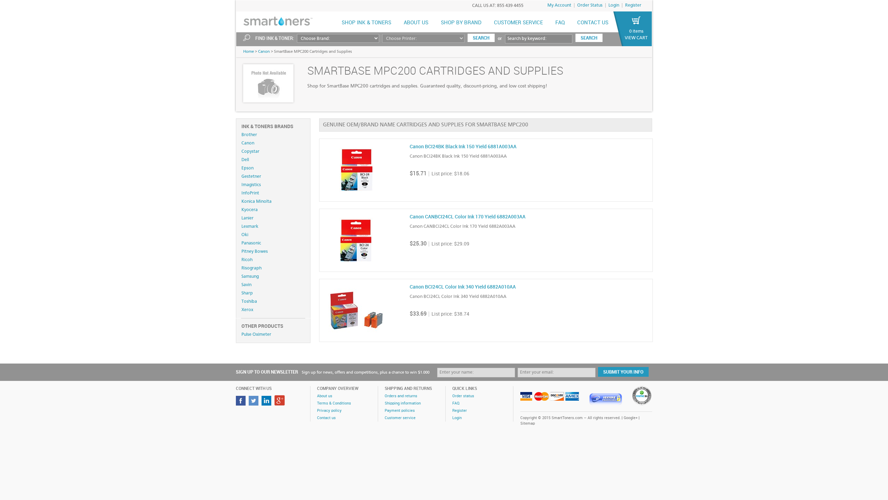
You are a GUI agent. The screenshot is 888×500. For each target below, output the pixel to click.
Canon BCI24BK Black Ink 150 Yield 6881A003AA (463, 146)
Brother (249, 135)
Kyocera (249, 210)
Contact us (592, 23)
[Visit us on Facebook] (241, 404)
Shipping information (403, 403)
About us (416, 23)
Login (613, 5)
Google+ (631, 418)
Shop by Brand (461, 23)
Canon (264, 52)
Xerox (247, 310)
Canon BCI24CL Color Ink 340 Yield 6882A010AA (463, 287)
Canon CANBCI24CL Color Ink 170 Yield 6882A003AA (468, 216)
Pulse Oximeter (256, 334)
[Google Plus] (280, 404)
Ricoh (247, 260)
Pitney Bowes (254, 251)
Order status (463, 396)
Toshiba (249, 301)
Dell (245, 160)
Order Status (590, 5)
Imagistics (251, 185)
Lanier (247, 218)
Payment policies (400, 411)
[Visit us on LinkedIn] (267, 404)
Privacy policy (329, 411)
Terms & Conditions (334, 403)
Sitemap (527, 424)
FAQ (560, 23)
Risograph (251, 268)
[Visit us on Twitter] (254, 404)
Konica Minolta (256, 201)
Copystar (250, 151)
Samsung (250, 276)
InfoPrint (250, 193)
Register (633, 5)
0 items (636, 31)
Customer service (400, 418)
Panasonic (251, 243)
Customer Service (518, 23)
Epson (247, 168)
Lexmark (249, 226)
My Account (559, 5)
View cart (636, 38)
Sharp (247, 293)
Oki (244, 235)
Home (248, 52)
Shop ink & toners (366, 23)
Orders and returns (401, 396)
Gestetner (251, 176)
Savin (246, 285)
